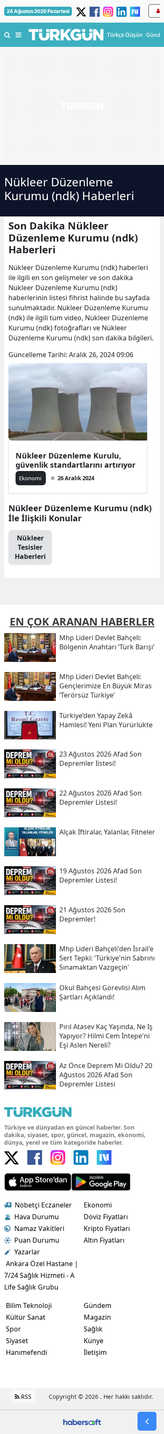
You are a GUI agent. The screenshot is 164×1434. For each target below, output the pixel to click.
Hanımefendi (26, 1352)
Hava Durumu (36, 1216)
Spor (13, 1329)
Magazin (97, 1317)
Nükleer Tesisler (30, 547)
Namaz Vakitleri (39, 1228)
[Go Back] (147, 1421)
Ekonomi (98, 1205)
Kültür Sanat (25, 1317)
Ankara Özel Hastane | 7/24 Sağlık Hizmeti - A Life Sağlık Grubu (41, 1275)
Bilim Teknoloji (29, 1305)
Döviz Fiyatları (106, 1216)
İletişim (95, 1352)
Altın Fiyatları (104, 1240)
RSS (25, 1397)
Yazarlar (27, 1251)
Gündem (97, 1305)
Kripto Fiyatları (107, 1228)
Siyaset (17, 1340)
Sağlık (93, 1329)
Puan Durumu (36, 1240)
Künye (93, 1340)
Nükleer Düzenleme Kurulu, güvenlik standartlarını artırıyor (75, 460)
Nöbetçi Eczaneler (43, 1205)
